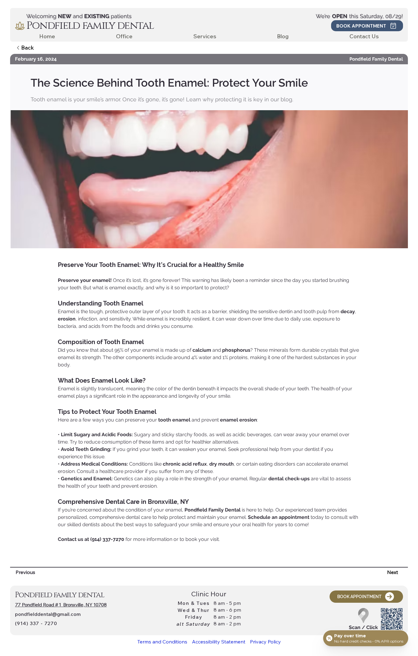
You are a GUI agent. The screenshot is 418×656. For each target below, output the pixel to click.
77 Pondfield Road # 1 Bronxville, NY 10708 (61, 605)
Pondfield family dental (90, 26)
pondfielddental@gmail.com (48, 614)
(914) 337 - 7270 (36, 623)
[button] (367, 25)
